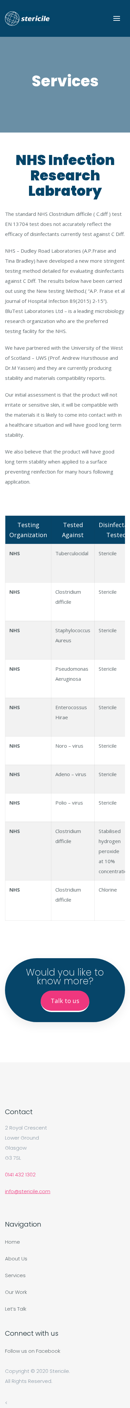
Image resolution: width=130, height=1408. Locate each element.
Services (15, 1275)
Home (12, 1241)
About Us (16, 1258)
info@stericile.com (27, 1191)
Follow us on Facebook (32, 1350)
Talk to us (65, 1001)
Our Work (16, 1292)
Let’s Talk (15, 1308)
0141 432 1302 (20, 1174)
